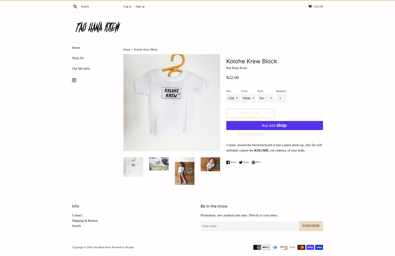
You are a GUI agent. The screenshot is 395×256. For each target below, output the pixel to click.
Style (260, 91)
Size (228, 91)
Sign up (140, 6)
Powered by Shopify (123, 247)
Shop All (78, 58)
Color (244, 91)
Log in (127, 6)
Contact (77, 215)
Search (76, 226)
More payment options (250, 133)
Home (76, 47)
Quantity (281, 91)
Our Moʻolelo (81, 68)
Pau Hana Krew (102, 247)
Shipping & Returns (85, 220)
